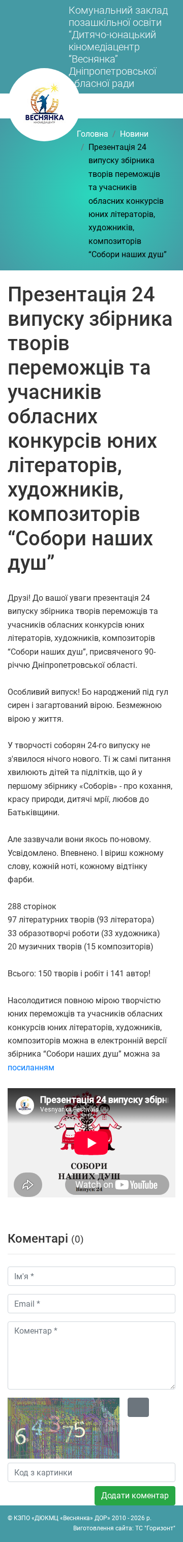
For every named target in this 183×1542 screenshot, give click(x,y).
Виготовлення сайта (102, 1528)
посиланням (31, 1067)
